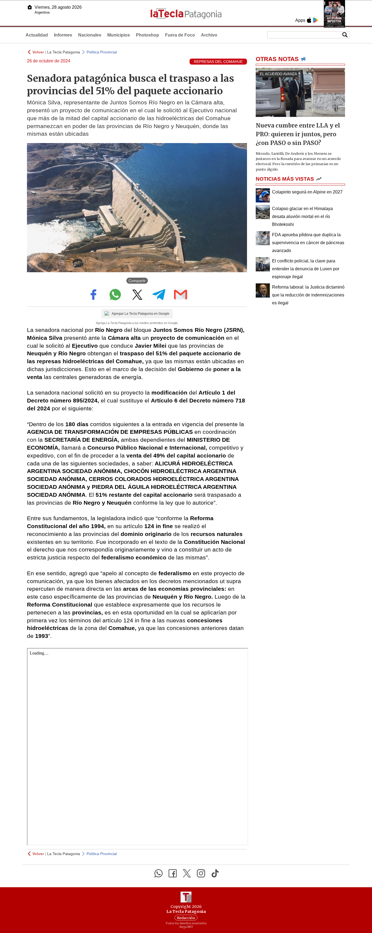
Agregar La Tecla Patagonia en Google (140, 314)
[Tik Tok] (215, 873)
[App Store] (309, 20)
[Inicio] (29, 7)
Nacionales (89, 35)
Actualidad (37, 35)
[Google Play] (315, 20)
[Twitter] (187, 873)
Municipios (118, 35)
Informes (63, 35)
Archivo (209, 35)
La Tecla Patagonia (63, 52)
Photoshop (147, 35)
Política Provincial (102, 52)
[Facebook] (172, 873)
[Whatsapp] (158, 873)
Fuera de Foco (180, 35)
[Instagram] (201, 873)
